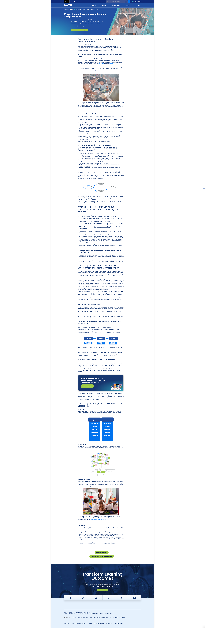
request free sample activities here (99, 519)
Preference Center (102, 605)
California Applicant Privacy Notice (79, 623)
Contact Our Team (102, 590)
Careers (87, 605)
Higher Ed (73, 1)
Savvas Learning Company (68, 9)
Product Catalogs (79, 607)
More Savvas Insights (101, 552)
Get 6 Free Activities (87, 386)
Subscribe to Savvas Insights (79, 30)
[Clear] (107, 1)
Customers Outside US (95, 607)
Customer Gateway (71, 605)
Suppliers (118, 605)
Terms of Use (109, 623)
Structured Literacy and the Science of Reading (80, 617)
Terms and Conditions (118, 623)
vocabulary (101, 63)
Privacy (90, 623)
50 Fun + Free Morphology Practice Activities (117, 617)
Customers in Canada (110, 607)
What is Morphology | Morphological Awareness (99, 617)
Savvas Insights (78, 9)
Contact (126, 607)
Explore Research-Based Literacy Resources (101, 556)
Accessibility (66, 623)
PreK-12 (66, 1)
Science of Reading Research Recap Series (90, 9)
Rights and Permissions (99, 623)
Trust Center (133, 605)
